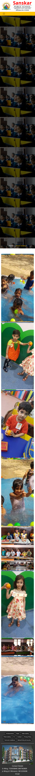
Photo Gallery (7, 737)
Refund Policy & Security (24, 740)
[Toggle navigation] (4, 14)
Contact (19, 737)
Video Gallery (25, 733)
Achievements (10, 733)
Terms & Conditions (9, 740)
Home (11, 246)
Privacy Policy (27, 737)
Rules (17, 733)
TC (14, 737)
